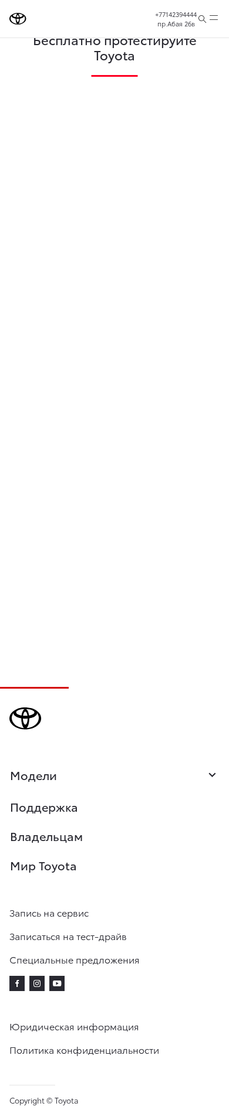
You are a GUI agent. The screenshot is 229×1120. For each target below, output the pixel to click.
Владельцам (46, 835)
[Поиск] (202, 19)
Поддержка (44, 806)
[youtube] (57, 983)
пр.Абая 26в (176, 23)
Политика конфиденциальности (84, 1049)
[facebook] (17, 983)
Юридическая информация (74, 1026)
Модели (33, 775)
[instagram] (37, 983)
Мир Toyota (43, 865)
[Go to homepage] (17, 19)
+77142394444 (176, 14)
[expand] (214, 19)
